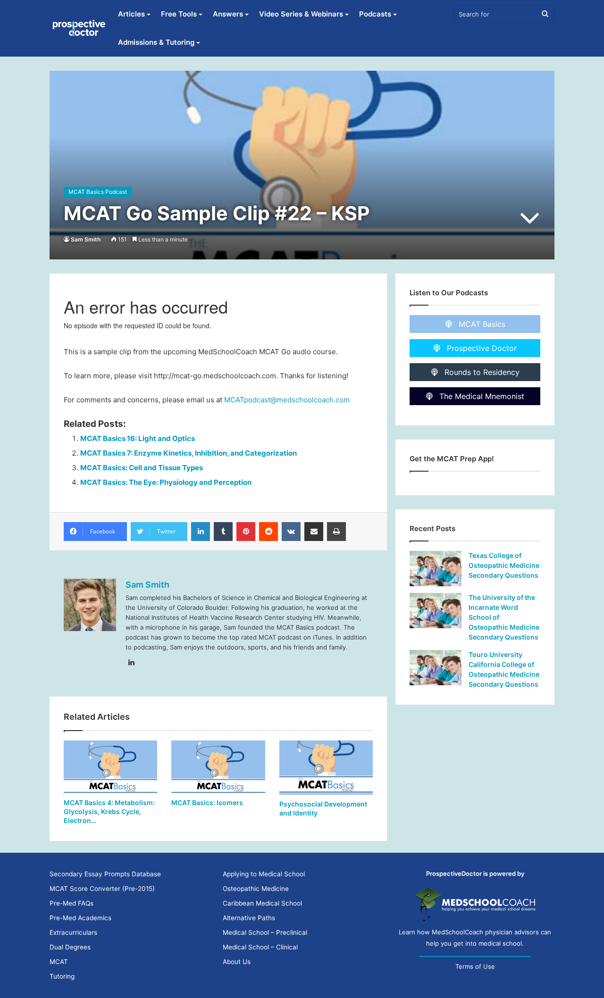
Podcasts (375, 13)
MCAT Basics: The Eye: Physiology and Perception (166, 482)
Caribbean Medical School (262, 903)
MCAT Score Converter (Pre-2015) (102, 888)
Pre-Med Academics (80, 918)
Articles (131, 13)
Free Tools (179, 13)
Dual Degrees (70, 947)
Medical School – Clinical (260, 947)
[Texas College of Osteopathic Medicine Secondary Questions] (435, 568)
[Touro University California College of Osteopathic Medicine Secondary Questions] (435, 667)
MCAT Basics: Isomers (207, 802)
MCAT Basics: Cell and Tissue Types (141, 467)
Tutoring (62, 976)
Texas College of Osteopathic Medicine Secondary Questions (504, 565)
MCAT (59, 961)
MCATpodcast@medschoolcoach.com (287, 399)
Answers (228, 13)
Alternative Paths (249, 918)
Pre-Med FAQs (71, 903)
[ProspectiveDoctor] (80, 28)
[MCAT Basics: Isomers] (218, 766)
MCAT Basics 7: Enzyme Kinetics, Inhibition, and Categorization (188, 453)
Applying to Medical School (264, 874)
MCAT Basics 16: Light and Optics (137, 438)
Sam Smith (86, 239)
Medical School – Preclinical (265, 932)
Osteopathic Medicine (256, 888)
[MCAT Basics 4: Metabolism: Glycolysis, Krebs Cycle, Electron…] (110, 766)
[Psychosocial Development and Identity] (326, 767)
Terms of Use (475, 966)
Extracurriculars (73, 932)
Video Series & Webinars (301, 13)
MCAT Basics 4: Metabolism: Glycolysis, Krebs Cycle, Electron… (109, 811)
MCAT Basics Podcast (97, 191)
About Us (237, 961)
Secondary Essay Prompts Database (105, 874)
